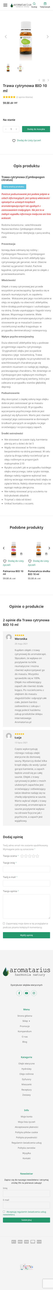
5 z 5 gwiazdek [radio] (37, 856)
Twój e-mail (10, 877)
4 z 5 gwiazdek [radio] (34, 856)
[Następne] (47, 80)
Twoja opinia (11, 891)
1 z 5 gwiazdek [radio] (22, 856)
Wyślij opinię (26, 935)
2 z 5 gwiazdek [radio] (26, 856)
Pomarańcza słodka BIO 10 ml (39, 573)
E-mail (6, 1199)
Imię (5, 1188)
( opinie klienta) (24, 97)
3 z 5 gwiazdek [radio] (30, 856)
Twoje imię (10, 862)
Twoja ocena (11, 856)
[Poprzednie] (39, 80)
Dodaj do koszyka (36, 129)
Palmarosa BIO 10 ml (13, 573)
